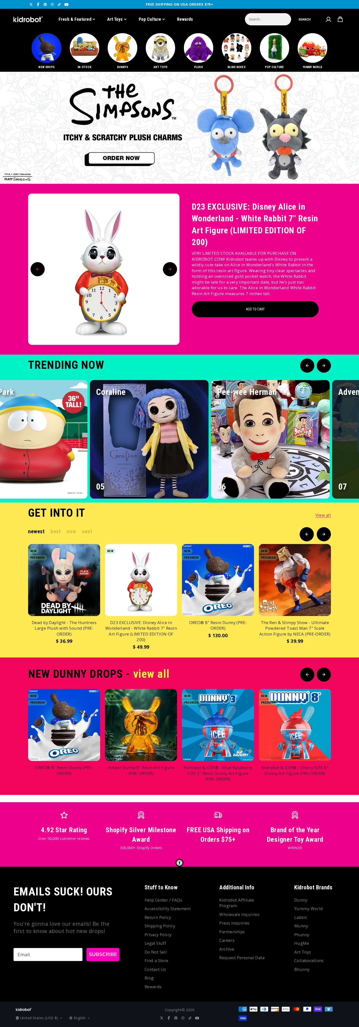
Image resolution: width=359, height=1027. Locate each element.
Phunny (301, 934)
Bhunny (302, 969)
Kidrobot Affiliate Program (236, 903)
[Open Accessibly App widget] (179, 863)
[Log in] (328, 19)
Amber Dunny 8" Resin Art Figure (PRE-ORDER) (141, 770)
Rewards (185, 19)
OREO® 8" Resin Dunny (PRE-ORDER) (218, 625)
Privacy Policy (158, 934)
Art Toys (115, 19)
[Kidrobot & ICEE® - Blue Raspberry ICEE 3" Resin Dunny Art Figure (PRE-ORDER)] (218, 725)
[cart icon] (340, 19)
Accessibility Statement (168, 908)
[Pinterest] (45, 4)
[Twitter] (31, 4)
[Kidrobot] (28, 19)
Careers (226, 940)
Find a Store (157, 960)
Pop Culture (150, 19)
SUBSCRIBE (103, 954)
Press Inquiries (234, 923)
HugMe (301, 943)
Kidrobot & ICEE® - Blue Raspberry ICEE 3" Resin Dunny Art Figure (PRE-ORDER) (218, 773)
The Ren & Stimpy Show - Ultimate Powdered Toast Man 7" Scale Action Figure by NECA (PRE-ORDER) (294, 628)
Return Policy (158, 917)
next (87, 531)
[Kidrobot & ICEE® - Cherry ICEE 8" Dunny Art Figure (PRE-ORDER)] (295, 725)
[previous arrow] (327, 167)
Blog (149, 978)
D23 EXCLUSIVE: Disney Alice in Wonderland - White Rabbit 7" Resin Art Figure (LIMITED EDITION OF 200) (255, 224)
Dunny (300, 900)
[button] (305, 19)
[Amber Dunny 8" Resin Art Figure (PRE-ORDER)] (141, 725)
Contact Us (155, 969)
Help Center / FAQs (163, 900)
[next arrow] (342, 167)
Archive (226, 949)
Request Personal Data (241, 957)
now (71, 531)
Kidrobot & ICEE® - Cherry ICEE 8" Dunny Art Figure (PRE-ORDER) (295, 770)
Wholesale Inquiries (239, 914)
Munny (301, 926)
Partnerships (232, 932)
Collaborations (309, 960)
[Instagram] (52, 4)
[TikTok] (59, 4)
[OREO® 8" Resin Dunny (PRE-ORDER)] (218, 580)
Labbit (300, 917)
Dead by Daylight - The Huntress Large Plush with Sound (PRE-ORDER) (64, 628)
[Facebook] (38, 4)
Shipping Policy (160, 926)
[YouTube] (66, 4)
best (56, 531)
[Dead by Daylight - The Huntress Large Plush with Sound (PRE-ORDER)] (64, 580)
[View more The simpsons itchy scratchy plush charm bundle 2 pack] (179, 128)
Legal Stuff (155, 943)
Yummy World (308, 908)
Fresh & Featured (75, 19)
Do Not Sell (156, 952)
